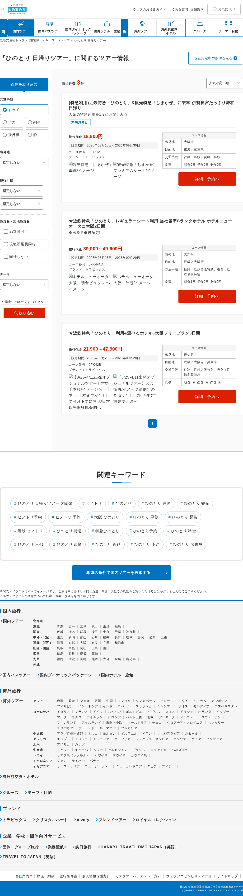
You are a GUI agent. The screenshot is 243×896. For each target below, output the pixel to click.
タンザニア (214, 739)
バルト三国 (134, 717)
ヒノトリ (94, 503)
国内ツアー (13, 621)
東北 (36, 626)
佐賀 (72, 659)
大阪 (83, 642)
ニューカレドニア (129, 766)
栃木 (72, 631)
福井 (106, 637)
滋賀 (60, 642)
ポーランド (86, 728)
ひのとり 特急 (69, 531)
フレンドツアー (112, 820)
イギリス (153, 711)
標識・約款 (46, 876)
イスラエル (129, 733)
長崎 (83, 659)
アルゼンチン (118, 749)
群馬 (83, 631)
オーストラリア (68, 766)
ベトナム (199, 700)
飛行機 (13, 135)
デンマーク (167, 717)
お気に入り (227, 9)
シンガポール (146, 700)
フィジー (168, 766)
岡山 (83, 648)
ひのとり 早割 (146, 517)
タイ (185, 700)
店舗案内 (197, 9)
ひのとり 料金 (183, 531)
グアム (62, 760)
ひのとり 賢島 (184, 517)
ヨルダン (109, 733)
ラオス (183, 706)
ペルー (98, 749)
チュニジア (101, 739)
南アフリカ (122, 739)
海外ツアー (13, 701)
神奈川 (131, 631)
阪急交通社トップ (12, 40)
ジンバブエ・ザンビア (152, 739)
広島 (95, 648)
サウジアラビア (168, 733)
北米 (36, 744)
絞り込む (26, 313)
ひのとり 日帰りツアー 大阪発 (45, 503)
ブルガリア (129, 728)
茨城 (60, 631)
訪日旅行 (83, 847)
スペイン (114, 711)
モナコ (76, 717)
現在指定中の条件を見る (213, 58)
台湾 (60, 700)
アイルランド (96, 717)
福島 (118, 626)
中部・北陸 (41, 637)
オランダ (204, 711)
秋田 (95, 626)
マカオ (85, 700)
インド (108, 706)
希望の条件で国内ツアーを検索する (118, 573)
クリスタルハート (52, 820)
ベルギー (222, 711)
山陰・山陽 (41, 648)
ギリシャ (186, 711)
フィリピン (65, 706)
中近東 (38, 733)
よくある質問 (178, 9)
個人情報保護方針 (96, 876)
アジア (38, 701)
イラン (147, 733)
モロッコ (81, 739)
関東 (36, 631)
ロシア (116, 717)
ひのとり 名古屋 (188, 544)
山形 (106, 626)
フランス (81, 711)
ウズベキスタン (226, 706)
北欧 (150, 717)
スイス (170, 711)
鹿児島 (131, 659)
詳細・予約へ (207, 179)
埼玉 (95, 631)
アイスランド (91, 722)
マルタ (62, 717)
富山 (83, 637)
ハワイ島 (101, 755)
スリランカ (144, 706)
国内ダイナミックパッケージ (66, 675)
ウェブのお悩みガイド (149, 9)
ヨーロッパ (41, 711)
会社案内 (22, 876)
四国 (36, 653)
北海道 (38, 620)
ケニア (196, 739)
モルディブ (201, 706)
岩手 (72, 626)
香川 (72, 653)
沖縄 (36, 664)
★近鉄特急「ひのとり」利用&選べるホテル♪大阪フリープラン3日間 (134, 333)
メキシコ (63, 749)
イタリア (63, 711)
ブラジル (138, 749)
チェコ (157, 722)
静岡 (141, 637)
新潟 (72, 637)
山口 (106, 648)
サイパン (78, 760)
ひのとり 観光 (197, 503)
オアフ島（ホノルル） (73, 755)
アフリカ (39, 739)
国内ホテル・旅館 (117, 675)
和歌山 (119, 642)
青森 (60, 626)
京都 (72, 642)
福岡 (60, 659)
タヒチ (152, 766)
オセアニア (41, 766)
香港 (72, 700)
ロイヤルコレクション (156, 820)
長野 (118, 637)
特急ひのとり (107, 531)
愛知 (152, 637)
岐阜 (129, 637)
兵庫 (106, 642)
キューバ (81, 749)
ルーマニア (108, 728)
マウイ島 (119, 755)
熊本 (95, 659)
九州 (36, 659)
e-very (83, 820)
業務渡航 (56, 847)
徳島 (60, 653)
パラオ (94, 760)
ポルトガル (134, 711)
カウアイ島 (139, 755)
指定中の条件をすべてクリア (26, 302)
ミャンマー (165, 706)
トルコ (93, 733)
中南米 (38, 749)
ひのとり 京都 (30, 544)
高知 (95, 653)
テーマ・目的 (40, 793)
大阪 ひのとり (107, 517)
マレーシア (168, 700)
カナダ (80, 744)
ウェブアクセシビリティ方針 (189, 876)
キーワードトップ (57, 40)
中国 (109, 700)
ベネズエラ (180, 749)
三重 (164, 637)
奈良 (95, 642)
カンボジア (219, 700)
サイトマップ (227, 876)
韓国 (98, 700)
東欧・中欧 (114, 722)
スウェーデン (211, 717)
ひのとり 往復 (158, 503)
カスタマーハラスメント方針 (138, 876)
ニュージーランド (98, 766)
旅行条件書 (68, 876)
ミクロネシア (43, 760)
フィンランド (67, 722)
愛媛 (83, 653)
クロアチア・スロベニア (185, 722)
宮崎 (118, 659)
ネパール (124, 706)
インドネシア (88, 706)
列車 (37, 122)
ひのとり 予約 (147, 544)
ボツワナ (180, 739)
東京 (106, 631)
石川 (95, 637)
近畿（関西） (43, 642)
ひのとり (124, 503)
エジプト (63, 739)
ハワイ (38, 755)
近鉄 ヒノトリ (30, 531)
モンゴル (124, 700)
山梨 (60, 637)
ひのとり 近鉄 (108, 544)
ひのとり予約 (145, 531)
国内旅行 (35, 40)
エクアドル (158, 749)
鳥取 (60, 648)
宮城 (83, 626)
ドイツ (98, 711)
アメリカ (63, 744)
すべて (13, 110)
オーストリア (137, 722)
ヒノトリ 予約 (68, 517)
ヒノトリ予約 (30, 517)
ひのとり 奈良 (69, 544)
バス (12, 122)
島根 (72, 648)
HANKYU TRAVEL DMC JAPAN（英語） (140, 847)
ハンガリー (216, 722)
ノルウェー (188, 717)
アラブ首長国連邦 (70, 733)
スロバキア (65, 728)
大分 (106, 659)
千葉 (118, 631)
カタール (191, 733)
